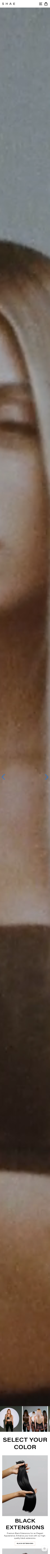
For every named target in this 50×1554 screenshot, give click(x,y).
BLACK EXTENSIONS (25, 1543)
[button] (46, 777)
